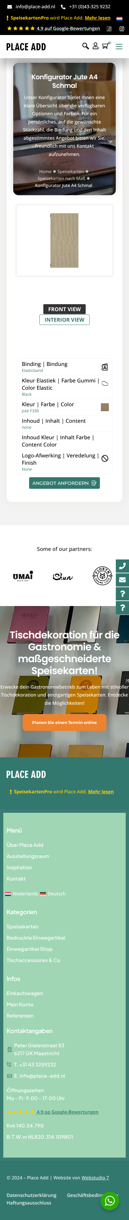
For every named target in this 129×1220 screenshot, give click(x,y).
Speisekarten (71, 171)
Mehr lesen (97, 18)
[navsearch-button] (85, 46)
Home (45, 171)
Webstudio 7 (95, 1178)
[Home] (26, 46)
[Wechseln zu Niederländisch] (119, 19)
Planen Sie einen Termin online (64, 722)
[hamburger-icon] (119, 46)
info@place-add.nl (35, 7)
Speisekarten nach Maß (61, 178)
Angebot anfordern (61, 483)
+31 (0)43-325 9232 (89, 7)
